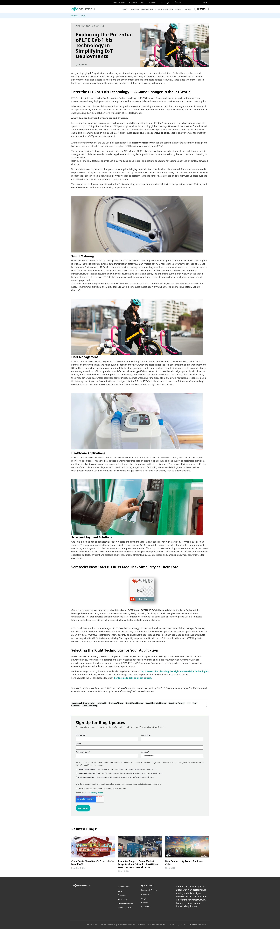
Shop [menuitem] (142, 3)
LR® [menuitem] (124, 9)
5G (189, 703)
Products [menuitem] (134, 9)
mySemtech (146, 894)
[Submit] (172, 1)
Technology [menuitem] (147, 9)
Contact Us (201, 9)
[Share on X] (206, 705)
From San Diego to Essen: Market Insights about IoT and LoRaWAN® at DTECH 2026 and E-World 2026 (138, 864)
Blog (83, 15)
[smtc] (83, 9)
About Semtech (124, 907)
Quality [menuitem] (179, 9)
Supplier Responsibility (126, 925)
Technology (123, 899)
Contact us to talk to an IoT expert (132, 677)
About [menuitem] (188, 9)
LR (120, 891)
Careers (144, 902)
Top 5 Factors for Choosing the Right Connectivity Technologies (174, 671)
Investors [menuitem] (152, 3)
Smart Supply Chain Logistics (83, 703)
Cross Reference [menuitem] (119, 3)
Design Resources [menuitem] (164, 9)
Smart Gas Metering (176, 703)
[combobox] (187, 2)
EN (207, 3)
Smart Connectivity (90, 706)
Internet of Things (116, 703)
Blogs (143, 898)
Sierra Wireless (124, 887)
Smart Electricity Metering (156, 703)
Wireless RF (102, 703)
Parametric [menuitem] (133, 3)
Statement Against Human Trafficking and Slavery (156, 925)
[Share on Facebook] (206, 703)
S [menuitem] (163, 3)
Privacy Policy (97, 793)
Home (74, 15)
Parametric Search (149, 890)
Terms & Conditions (108, 925)
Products (122, 895)
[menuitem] (168, 3)
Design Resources (125, 903)
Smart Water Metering (134, 703)
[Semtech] (81, 887)
